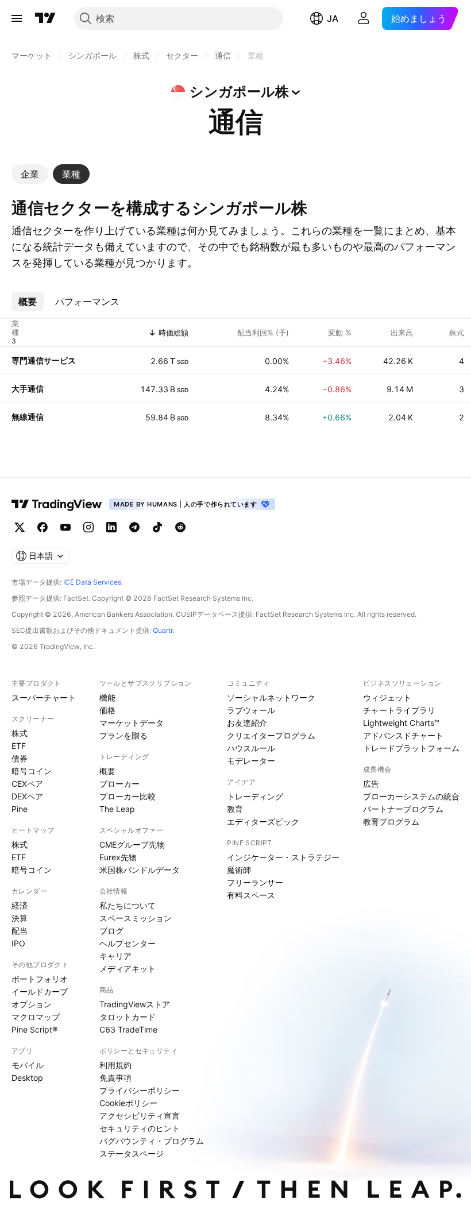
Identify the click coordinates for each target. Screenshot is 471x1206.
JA (332, 18)
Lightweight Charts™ (401, 723)
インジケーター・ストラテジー (283, 857)
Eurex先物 (118, 857)
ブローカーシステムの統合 (411, 796)
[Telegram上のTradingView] (134, 527)
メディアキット (127, 968)
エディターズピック (263, 821)
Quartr (163, 630)
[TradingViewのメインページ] (45, 18)
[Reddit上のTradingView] (180, 527)
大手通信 (27, 388)
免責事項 (115, 1078)
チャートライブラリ (399, 710)
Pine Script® (34, 1029)
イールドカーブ (39, 991)
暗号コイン (31, 771)
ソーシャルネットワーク (271, 697)
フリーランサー (255, 882)
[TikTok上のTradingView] (157, 527)
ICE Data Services (92, 582)
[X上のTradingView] (19, 527)
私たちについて (127, 905)
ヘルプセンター (127, 943)
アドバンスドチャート (403, 735)
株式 (19, 733)
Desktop (27, 1078)
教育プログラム (391, 821)
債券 (19, 758)
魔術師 (239, 870)
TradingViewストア (134, 1004)
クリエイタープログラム (271, 735)
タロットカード (127, 1017)
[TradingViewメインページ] (56, 504)
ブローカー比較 (127, 796)
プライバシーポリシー (139, 1090)
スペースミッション (135, 918)
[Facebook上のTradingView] (42, 527)
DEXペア (27, 796)
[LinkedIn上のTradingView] (111, 527)
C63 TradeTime (128, 1029)
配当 (19, 931)
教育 (235, 809)
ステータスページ (131, 1153)
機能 (107, 697)
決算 (19, 918)
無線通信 (27, 417)
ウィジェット (387, 697)
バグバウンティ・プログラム (151, 1141)
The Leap (117, 809)
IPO (18, 943)
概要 (107, 771)
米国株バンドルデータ (139, 870)
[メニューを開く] (16, 18)
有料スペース (251, 895)
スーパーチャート (43, 697)
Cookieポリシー (128, 1103)
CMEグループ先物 (132, 844)
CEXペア (27, 783)
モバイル (27, 1065)
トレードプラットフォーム (411, 748)
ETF (18, 746)
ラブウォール (251, 710)
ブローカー (119, 783)
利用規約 (115, 1065)
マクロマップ (35, 1017)
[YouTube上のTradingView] (65, 527)
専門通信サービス (43, 360)
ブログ (111, 931)
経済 (19, 905)
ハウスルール (251, 748)
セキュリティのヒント (139, 1128)
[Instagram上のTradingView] (88, 527)
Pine (19, 809)
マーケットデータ (131, 723)
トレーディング (255, 796)
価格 (107, 710)
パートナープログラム (403, 809)
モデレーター (251, 761)
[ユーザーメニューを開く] (363, 18)
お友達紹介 (247, 723)
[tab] (29, 174)
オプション (31, 1004)
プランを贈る (123, 735)
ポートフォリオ (39, 979)
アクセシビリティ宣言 (139, 1115)
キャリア (115, 956)
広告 (371, 783)
